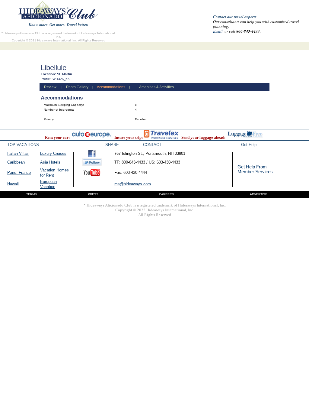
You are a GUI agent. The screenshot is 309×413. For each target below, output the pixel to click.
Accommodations (111, 87)
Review (50, 87)
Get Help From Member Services (255, 169)
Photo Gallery (77, 87)
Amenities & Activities (156, 87)
